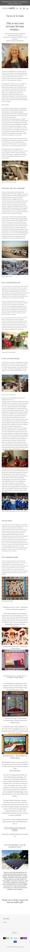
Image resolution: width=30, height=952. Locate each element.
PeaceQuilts (12, 947)
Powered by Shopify (19, 947)
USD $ (14, 933)
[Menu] (27, 8)
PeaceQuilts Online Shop (15, 829)
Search (5, 922)
